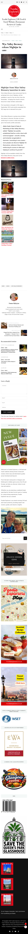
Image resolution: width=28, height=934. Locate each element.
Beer (16, 40)
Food (2, 370)
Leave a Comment (14, 81)
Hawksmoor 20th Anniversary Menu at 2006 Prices (9, 373)
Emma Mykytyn (14, 78)
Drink (13, 40)
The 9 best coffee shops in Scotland (8, 362)
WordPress (15, 926)
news (20, 40)
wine (6, 347)
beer (3, 286)
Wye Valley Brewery (16, 286)
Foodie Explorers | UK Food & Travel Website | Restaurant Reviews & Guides (14, 22)
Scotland (7, 359)
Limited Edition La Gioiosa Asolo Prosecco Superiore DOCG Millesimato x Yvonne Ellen (9, 351)
